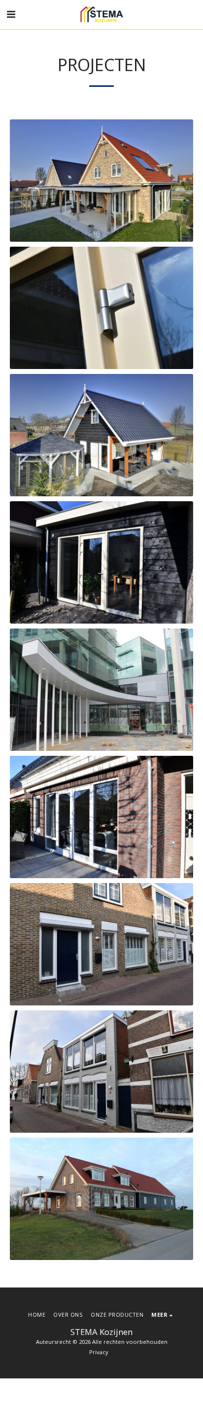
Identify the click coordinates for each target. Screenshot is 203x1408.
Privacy (98, 1352)
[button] (10, 14)
